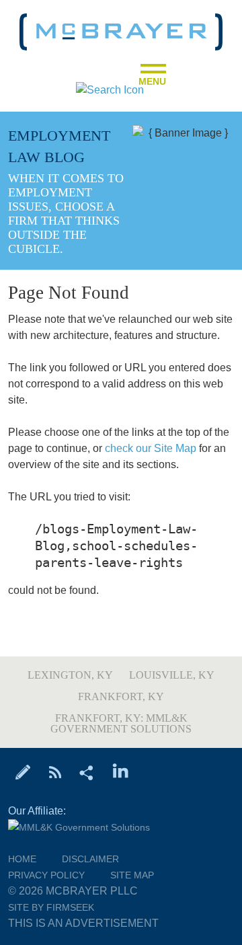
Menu (152, 77)
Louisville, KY (171, 675)
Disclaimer (90, 859)
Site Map (132, 875)
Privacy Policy (46, 875)
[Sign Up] (23, 771)
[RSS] (54, 771)
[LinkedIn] (120, 771)
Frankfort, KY (121, 696)
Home (22, 859)
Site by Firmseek (51, 907)
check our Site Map (150, 448)
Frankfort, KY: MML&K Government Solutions (121, 723)
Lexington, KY (70, 675)
